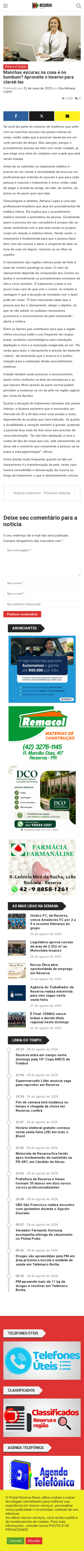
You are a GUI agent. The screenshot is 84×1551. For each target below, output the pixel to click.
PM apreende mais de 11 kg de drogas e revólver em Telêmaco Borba (42, 1286)
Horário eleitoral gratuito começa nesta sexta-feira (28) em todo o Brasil (43, 1132)
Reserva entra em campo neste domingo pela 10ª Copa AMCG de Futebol (43, 1059)
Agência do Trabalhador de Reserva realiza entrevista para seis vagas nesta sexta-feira (52, 993)
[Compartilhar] (15, 116)
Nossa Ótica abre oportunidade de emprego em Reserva (51, 969)
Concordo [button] (15, 1540)
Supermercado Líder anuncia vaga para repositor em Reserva (43, 1083)
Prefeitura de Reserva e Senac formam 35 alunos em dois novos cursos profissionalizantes (43, 1183)
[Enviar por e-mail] (67, 116)
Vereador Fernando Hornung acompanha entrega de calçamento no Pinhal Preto (44, 1234)
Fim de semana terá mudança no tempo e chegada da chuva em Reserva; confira (42, 1106)
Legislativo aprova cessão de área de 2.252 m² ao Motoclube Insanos (51, 946)
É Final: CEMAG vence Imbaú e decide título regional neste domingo (49, 1018)
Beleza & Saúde (15, 66)
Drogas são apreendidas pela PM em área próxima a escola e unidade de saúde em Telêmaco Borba (45, 1260)
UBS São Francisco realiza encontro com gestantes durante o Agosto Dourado (45, 1209)
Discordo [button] (34, 1540)
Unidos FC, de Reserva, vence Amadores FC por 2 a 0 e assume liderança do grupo (53, 922)
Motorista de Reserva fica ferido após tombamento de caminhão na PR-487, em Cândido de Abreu (44, 1158)
